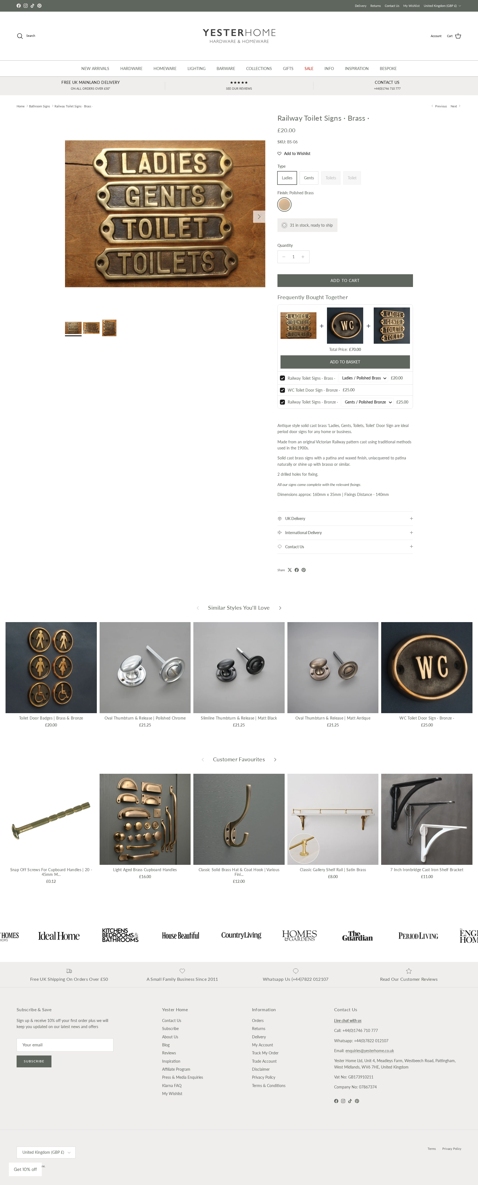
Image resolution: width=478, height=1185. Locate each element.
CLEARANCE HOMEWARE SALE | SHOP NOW (239, 5)
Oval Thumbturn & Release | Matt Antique (332, 718)
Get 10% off (25, 1169)
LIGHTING (197, 68)
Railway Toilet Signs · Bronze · (313, 402)
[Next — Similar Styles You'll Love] (280, 608)
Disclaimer (261, 1069)
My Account (262, 1044)
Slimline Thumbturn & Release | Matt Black (239, 718)
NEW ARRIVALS (95, 68)
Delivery (361, 5)
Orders (258, 1020)
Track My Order (265, 1053)
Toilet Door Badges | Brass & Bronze (51, 718)
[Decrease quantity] (282, 257)
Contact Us (392, 5)
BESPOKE (388, 68)
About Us (170, 1036)
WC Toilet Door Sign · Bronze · (314, 390)
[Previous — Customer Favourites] (203, 759)
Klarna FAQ (171, 1085)
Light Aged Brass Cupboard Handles (145, 869)
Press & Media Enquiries (182, 1077)
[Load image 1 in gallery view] (165, 214)
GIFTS (288, 68)
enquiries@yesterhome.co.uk (369, 1050)
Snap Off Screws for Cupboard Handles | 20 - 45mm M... (51, 872)
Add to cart (345, 280)
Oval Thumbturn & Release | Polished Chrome (145, 718)
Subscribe (34, 1061)
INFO (329, 68)
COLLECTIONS (259, 68)
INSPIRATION (357, 68)
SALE (309, 68)
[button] (293, 154)
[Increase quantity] (304, 257)
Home (21, 106)
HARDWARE (131, 68)
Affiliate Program (176, 1069)
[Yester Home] (239, 36)
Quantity (285, 245)
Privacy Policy (263, 1077)
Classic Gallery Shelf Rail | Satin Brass (333, 869)
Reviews (169, 1053)
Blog (166, 1044)
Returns (375, 5)
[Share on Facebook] (297, 570)
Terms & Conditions (268, 1085)
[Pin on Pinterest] (304, 570)
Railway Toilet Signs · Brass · (73, 106)
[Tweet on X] (290, 570)
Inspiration (171, 1061)
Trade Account (264, 1061)
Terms (432, 1148)
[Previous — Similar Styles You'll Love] (198, 608)
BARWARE (226, 68)
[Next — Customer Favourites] (275, 759)
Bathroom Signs (39, 106)
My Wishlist (411, 5)
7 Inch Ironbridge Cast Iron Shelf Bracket (426, 869)
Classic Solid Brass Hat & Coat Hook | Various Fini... (239, 872)
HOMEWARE (165, 68)
